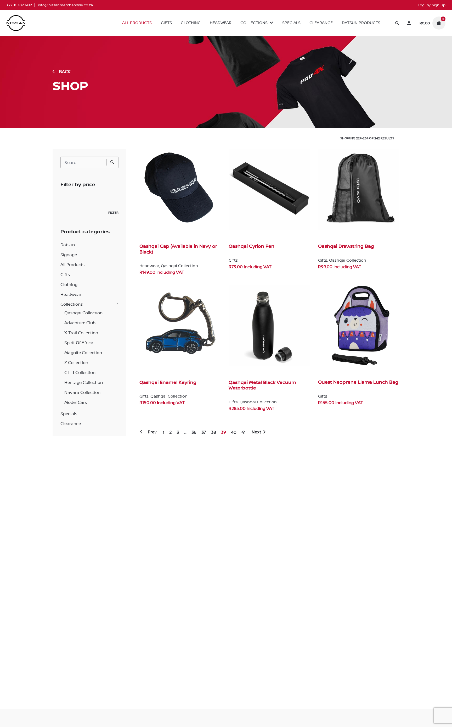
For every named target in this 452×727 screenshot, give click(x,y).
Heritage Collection (83, 382)
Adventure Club (79, 323)
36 (193, 432)
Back (65, 71)
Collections (71, 304)
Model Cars (75, 402)
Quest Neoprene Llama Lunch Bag (358, 382)
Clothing (68, 284)
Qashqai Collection (83, 313)
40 (233, 432)
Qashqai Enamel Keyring (167, 382)
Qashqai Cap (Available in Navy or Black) (178, 249)
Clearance (70, 423)
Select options (153, 277)
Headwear (70, 294)
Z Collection (76, 362)
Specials (68, 413)
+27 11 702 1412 (19, 5)
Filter (113, 213)
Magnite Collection (83, 352)
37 (203, 432)
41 (243, 432)
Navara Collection (82, 392)
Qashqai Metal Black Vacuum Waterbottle (262, 385)
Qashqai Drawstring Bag (346, 246)
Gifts (65, 274)
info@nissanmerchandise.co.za (65, 5)
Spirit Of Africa (78, 342)
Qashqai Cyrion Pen (251, 246)
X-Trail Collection (81, 332)
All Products (72, 264)
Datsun (67, 244)
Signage (68, 254)
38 (213, 432)
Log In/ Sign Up (431, 5)
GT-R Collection (79, 372)
